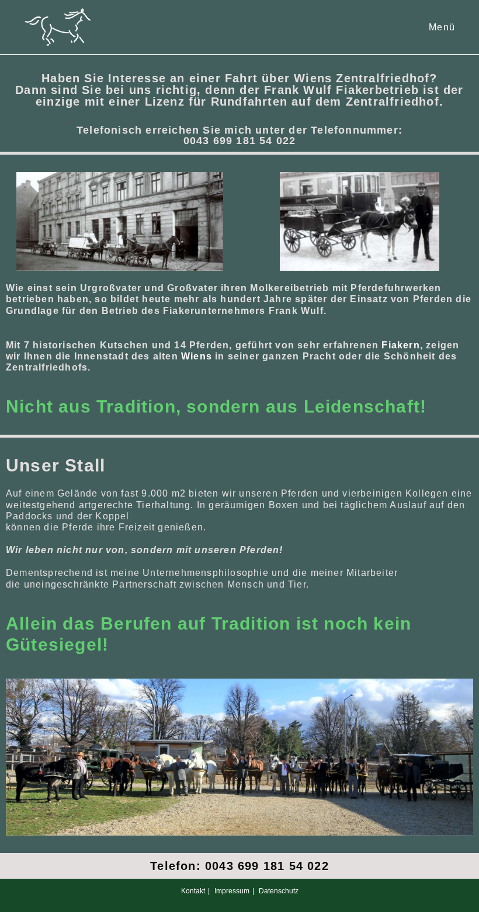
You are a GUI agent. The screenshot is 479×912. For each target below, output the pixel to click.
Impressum (231, 891)
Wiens (196, 356)
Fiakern (400, 345)
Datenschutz (278, 891)
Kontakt (193, 891)
